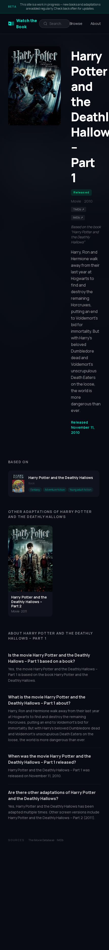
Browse (76, 23)
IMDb (60, 840)
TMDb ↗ (78, 209)
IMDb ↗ (78, 217)
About (95, 23)
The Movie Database (41, 840)
